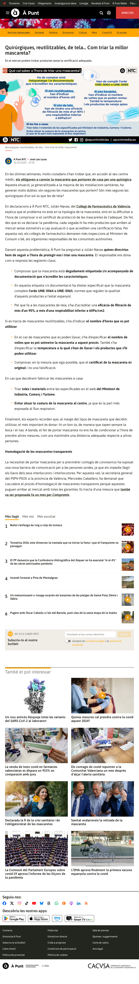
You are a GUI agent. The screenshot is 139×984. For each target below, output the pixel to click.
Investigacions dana (65, 3)
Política (53, 32)
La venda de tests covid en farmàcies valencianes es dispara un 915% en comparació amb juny (31, 770)
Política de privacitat (14, 955)
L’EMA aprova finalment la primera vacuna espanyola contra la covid (101, 872)
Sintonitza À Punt (12, 936)
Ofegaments (44, 3)
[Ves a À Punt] (25, 13)
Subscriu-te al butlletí (14, 942)
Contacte (7, 930)
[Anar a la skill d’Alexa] (57, 918)
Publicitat (53, 930)
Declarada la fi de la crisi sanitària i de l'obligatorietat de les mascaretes (32, 822)
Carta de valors (101, 942)
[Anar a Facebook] (5, 903)
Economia (68, 32)
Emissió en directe (57, 936)
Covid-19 (107, 32)
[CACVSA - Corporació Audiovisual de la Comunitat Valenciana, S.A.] (112, 966)
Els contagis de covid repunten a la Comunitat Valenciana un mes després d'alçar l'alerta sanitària (98, 770)
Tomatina (14, 3)
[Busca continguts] (101, 13)
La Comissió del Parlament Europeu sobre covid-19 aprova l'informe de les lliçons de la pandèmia (35, 873)
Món (94, 32)
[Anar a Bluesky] (42, 903)
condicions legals (95, 641)
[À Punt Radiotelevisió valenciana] (20, 966)
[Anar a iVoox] (64, 903)
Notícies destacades (19, 32)
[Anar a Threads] (49, 903)
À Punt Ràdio (120, 3)
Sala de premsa (101, 930)
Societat (39, 32)
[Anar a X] (12, 903)
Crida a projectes (57, 942)
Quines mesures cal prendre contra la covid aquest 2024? (102, 719)
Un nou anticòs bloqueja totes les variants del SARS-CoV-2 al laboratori (35, 719)
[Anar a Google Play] (14, 918)
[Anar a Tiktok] (27, 903)
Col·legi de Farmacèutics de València (103, 206)
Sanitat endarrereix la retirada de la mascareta (96, 822)
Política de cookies (58, 955)
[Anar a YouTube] (34, 903)
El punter (122, 32)
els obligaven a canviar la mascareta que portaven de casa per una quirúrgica (73, 179)
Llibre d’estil (9, 948)
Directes (128, 12)
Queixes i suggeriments (105, 936)
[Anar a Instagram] (20, 903)
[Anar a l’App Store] (38, 918)
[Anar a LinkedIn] (79, 903)
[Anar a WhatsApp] (57, 903)
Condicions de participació (62, 948)
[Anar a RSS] (87, 903)
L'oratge (84, 3)
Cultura (83, 32)
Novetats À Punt (100, 3)
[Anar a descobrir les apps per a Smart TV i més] (79, 918)
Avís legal (98, 948)
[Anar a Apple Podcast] (72, 903)
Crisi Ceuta (29, 3)
